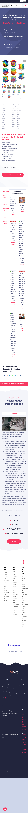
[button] (24, 61)
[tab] (5, 222)
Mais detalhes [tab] (5, 196)
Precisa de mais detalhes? (8, 164)
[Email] (23, 375)
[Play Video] (14, 423)
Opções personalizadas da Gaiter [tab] (5, 202)
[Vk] (20, 375)
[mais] (6, 698)
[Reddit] (7, 375)
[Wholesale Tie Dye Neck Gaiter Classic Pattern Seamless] (13, 227)
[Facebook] (4, 375)
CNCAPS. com (13, 763)
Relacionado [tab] (5, 191)
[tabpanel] (14, 467)
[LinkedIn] (10, 375)
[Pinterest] (18, 375)
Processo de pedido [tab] (5, 216)
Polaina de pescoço (17, 167)
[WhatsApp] (12, 375)
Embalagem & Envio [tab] (5, 209)
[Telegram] (15, 375)
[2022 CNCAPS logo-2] (5, 4)
